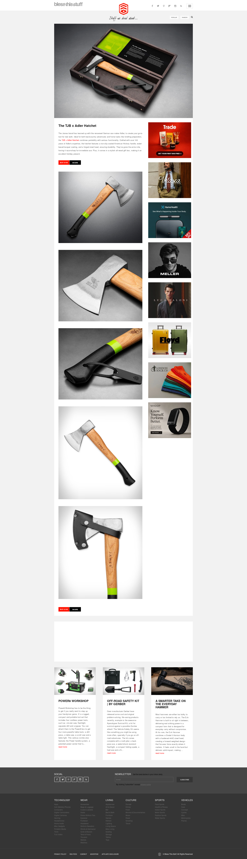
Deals (82, 812)
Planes (184, 820)
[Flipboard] (169, 6)
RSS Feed (73, 854)
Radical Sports (160, 815)
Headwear (84, 823)
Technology (62, 800)
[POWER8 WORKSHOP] (75, 681)
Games (108, 818)
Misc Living (110, 829)
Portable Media (60, 829)
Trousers (83, 837)
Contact (83, 854)
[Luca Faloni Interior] (169, 300)
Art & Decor (110, 807)
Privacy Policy (60, 854)
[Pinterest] (163, 6)
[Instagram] (175, 6)
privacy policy (146, 784)
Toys (107, 840)
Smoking (129, 820)
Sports (160, 800)
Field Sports (159, 804)
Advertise (94, 854)
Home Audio (59, 823)
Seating (109, 831)
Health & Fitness (161, 807)
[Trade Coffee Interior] (169, 140)
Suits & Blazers (86, 831)
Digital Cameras (60, 815)
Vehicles (187, 800)
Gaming (57, 818)
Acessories (84, 804)
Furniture (109, 815)
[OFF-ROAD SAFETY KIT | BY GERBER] (123, 681)
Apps (56, 804)
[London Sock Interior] (169, 380)
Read (128, 818)
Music (128, 815)
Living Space (111, 826)
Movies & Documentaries (135, 812)
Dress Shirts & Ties (87, 815)
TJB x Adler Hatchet (70, 140)
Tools (56, 831)
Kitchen (108, 820)
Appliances (110, 804)
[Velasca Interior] (169, 180)
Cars (183, 807)
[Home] (123, 8)
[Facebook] (152, 6)
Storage (109, 834)
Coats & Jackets (86, 809)
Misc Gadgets (59, 826)
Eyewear (83, 818)
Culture (131, 800)
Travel (128, 823)
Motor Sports (160, 812)
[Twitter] (158, 6)
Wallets (83, 840)
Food (128, 809)
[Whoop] (169, 420)
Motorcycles (186, 818)
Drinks (128, 807)
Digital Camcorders (61, 812)
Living (109, 800)
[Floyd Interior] (169, 340)
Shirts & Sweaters (87, 826)
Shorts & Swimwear (88, 829)
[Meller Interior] (169, 260)
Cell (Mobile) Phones (62, 807)
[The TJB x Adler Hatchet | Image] (123, 71)
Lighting (109, 823)
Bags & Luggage (86, 807)
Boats (183, 804)
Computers (58, 809)
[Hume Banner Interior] (169, 220)
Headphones (59, 820)
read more (62, 746)
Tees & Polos (85, 834)
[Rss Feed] (181, 6)
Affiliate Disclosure (110, 854)
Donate (128, 804)
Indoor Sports (160, 809)
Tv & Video (58, 834)
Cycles (184, 812)
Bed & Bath (110, 812)
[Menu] (190, 6)
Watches (83, 842)
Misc (183, 815)
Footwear (84, 820)
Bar (107, 809)
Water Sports (160, 818)
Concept (184, 809)
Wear (83, 800)
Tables (108, 837)
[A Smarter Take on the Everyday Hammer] (172, 681)
